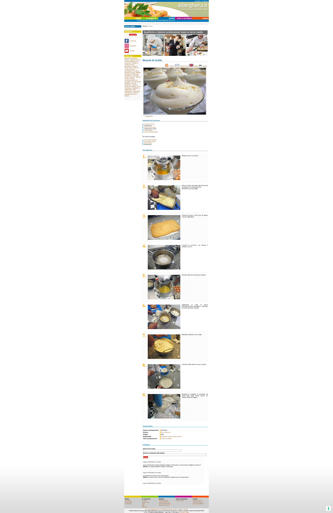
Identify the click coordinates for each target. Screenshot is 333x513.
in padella (169, 438)
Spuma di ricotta (130, 72)
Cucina (144, 500)
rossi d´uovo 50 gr (150, 127)
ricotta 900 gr (148, 130)
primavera (164, 436)
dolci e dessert (165, 432)
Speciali (144, 507)
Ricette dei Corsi (164, 505)
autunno (174, 436)
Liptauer (134, 66)
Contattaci (128, 503)
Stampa (205, 66)
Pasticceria (145, 502)
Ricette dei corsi (169, 20)
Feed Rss (171, 66)
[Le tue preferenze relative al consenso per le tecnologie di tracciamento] (328, 508)
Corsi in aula (180, 500)
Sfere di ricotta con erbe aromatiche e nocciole (131, 69)
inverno (179, 436)
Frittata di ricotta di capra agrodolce (131, 64)
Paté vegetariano (130, 90)
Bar (143, 505)
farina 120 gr (148, 143)
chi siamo (198, 1)
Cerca (139, 20)
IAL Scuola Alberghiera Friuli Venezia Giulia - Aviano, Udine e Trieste (166, 509)
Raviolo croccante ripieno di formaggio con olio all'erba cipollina (133, 81)
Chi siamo (128, 500)
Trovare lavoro (197, 500)
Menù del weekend (165, 503)
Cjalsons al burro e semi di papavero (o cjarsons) (132, 61)
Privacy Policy (184, 512)
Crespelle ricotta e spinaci (132, 76)
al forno (163, 438)
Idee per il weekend (158, 20)
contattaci (205, 1)
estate (169, 436)
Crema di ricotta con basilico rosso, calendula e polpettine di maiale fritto (133, 87)
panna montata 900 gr (151, 132)
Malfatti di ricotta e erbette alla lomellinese (132, 74)
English (196, 66)
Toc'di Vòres (128, 67)
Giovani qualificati (198, 503)
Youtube (132, 51)
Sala (143, 503)
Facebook (133, 41)
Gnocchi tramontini (130, 84)
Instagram (133, 46)
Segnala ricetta (184, 66)
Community (128, 502)
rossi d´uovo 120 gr (150, 139)
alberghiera (149, 116)
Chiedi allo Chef (146, 20)
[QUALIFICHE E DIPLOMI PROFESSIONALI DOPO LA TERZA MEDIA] (175, 55)
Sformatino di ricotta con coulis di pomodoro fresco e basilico (132, 93)
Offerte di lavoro (198, 502)
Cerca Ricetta (163, 500)
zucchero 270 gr (149, 124)
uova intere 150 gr (150, 141)
